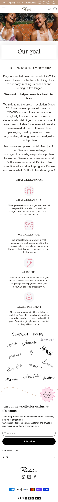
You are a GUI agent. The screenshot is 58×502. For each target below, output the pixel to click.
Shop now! (31, 2)
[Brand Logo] (29, 9)
